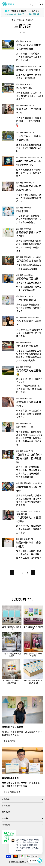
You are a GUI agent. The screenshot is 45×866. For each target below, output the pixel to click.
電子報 (5, 818)
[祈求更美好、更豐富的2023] (8, 109)
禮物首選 (19, 511)
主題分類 (20, 20)
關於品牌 (6, 812)
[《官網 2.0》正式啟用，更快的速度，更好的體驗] (8, 454)
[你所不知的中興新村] (8, 346)
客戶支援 (6, 806)
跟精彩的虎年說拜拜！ (28, 70)
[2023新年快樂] (8, 88)
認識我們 (19, 41)
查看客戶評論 (9, 741)
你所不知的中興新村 (27, 346)
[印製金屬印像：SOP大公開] (8, 486)
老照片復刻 (28, 511)
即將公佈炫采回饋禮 (27, 278)
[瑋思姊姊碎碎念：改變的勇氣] (8, 542)
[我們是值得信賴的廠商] (8, 260)
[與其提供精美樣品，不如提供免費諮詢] (8, 161)
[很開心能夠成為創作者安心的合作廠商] (8, 44)
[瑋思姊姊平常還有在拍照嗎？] (8, 402)
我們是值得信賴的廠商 (28, 260)
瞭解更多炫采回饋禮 (12, 792)
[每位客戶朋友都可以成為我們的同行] (8, 186)
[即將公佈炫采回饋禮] (8, 278)
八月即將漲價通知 (26, 299)
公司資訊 (6, 825)
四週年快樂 (22, 211)
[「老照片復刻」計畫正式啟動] (8, 515)
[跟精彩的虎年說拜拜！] (8, 70)
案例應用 (19, 66)
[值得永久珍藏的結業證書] (8, 321)
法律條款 (6, 799)
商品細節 (19, 158)
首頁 (13, 20)
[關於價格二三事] (8, 427)
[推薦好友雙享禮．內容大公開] (8, 232)
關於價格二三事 (24, 427)
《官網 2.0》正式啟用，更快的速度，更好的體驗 (29, 458)
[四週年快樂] (8, 211)
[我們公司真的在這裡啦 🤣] (8, 370)
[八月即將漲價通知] (8, 300)
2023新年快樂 (24, 87)
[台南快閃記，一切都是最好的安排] (8, 136)
